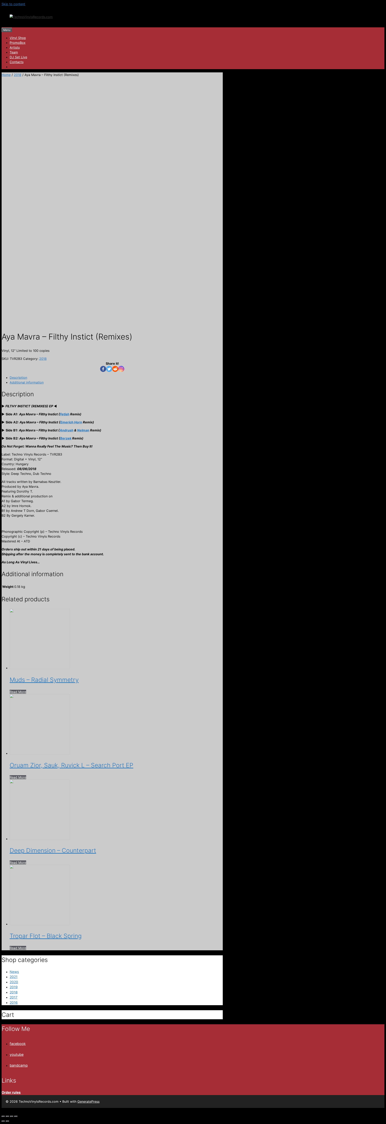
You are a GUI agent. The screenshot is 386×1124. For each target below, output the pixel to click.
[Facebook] (103, 369)
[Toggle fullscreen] (11, 1116)
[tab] (116, 377)
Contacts (17, 62)
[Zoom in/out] (15, 1116)
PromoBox (18, 43)
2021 (13, 977)
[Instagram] (121, 369)
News (14, 972)
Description (18, 378)
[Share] (7, 1116)
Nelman (83, 430)
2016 (14, 1003)
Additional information (27, 382)
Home (6, 75)
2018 (17, 75)
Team (14, 52)
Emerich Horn (71, 422)
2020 (14, 982)
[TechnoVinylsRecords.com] (31, 17)
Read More (18, 692)
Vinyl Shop (18, 38)
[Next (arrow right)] (7, 1121)
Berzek (65, 438)
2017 (13, 997)
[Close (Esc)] (3, 1116)
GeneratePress (88, 1101)
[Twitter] (109, 369)
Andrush (66, 430)
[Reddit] (115, 369)
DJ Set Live (18, 57)
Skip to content (13, 4)
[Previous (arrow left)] (3, 1121)
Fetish (64, 414)
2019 (14, 987)
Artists (15, 47)
